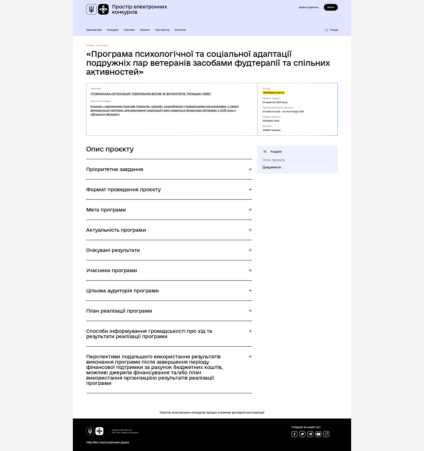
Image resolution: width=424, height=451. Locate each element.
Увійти (331, 7)
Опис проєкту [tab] (274, 160)
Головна (90, 45)
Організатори (94, 30)
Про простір (162, 30)
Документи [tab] (272, 167)
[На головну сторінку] (96, 431)
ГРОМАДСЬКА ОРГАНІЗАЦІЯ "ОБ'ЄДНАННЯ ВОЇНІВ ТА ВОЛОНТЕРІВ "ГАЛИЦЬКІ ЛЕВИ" (150, 93)
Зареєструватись (309, 7)
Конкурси (112, 30)
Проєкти (145, 30)
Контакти (180, 30)
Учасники (129, 30)
